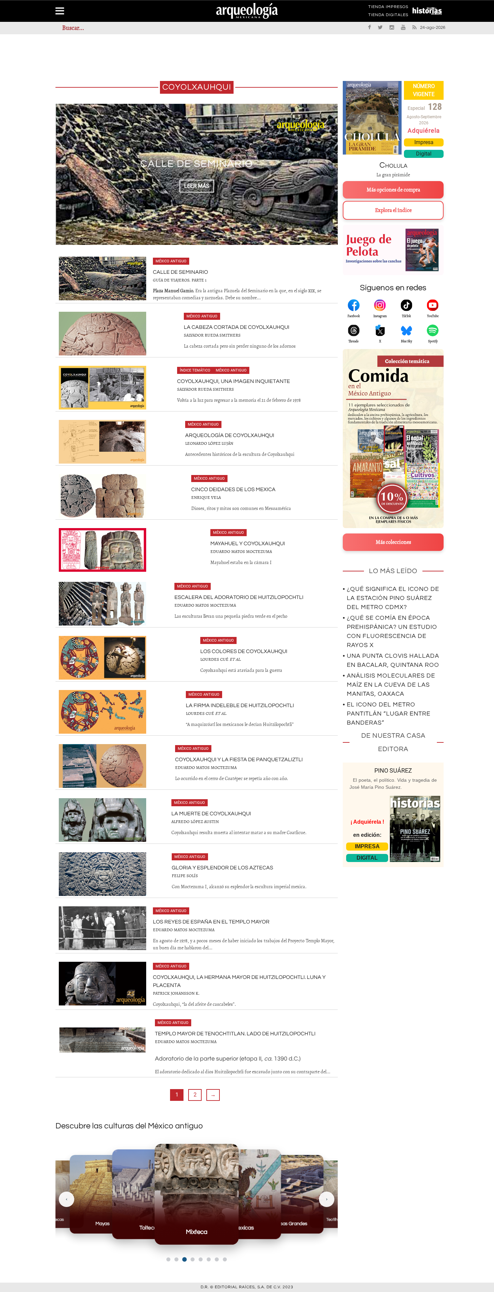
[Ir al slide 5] (201, 1259)
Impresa (424, 142)
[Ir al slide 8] (225, 1259)
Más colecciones (393, 542)
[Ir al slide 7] (217, 1259)
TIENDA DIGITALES (388, 16)
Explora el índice (393, 210)
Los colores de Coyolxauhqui (243, 651)
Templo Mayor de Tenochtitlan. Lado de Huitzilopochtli (235, 1033)
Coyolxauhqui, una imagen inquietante (233, 381)
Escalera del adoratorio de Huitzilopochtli (238, 597)
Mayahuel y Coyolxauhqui (247, 543)
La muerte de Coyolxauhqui (211, 813)
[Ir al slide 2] (176, 1259)
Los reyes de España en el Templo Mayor (211, 921)
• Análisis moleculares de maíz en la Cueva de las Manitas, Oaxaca (389, 685)
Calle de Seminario (180, 272)
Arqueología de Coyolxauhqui (229, 435)
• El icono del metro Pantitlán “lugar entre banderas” (386, 713)
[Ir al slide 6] (209, 1259)
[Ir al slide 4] (193, 1259)
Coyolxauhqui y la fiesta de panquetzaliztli (239, 759)
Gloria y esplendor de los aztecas (222, 867)
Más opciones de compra (393, 189)
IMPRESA (367, 846)
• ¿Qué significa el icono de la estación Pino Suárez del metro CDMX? (391, 598)
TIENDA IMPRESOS (388, 8)
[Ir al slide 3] (184, 1259)
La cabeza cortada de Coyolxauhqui (196, 164)
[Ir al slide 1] (168, 1259)
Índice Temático (195, 370)
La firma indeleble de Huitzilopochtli (240, 705)
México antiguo (171, 261)
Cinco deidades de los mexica (233, 489)
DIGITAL (367, 858)
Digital (423, 153)
